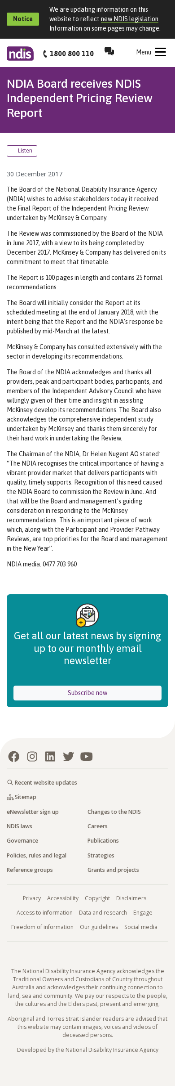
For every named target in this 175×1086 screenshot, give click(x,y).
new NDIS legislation (129, 18)
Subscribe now (113, 692)
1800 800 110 (72, 53)
